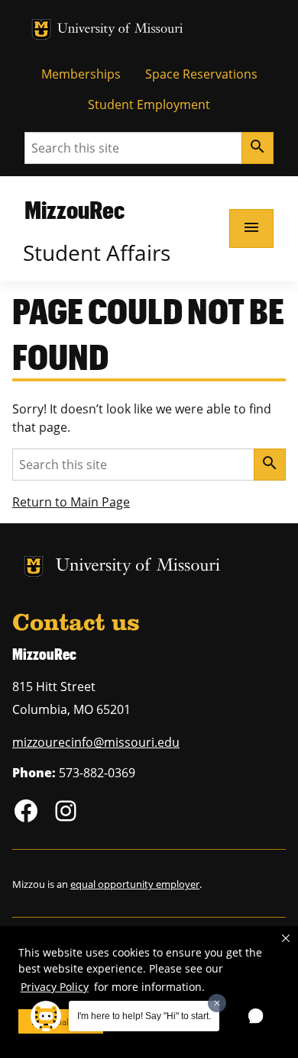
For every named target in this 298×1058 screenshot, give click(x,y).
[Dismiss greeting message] (217, 1003)
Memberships (81, 74)
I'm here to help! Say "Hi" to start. (144, 1016)
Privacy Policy (55, 986)
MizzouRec (74, 209)
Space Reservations (201, 74)
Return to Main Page (71, 502)
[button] (286, 938)
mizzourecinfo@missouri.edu (96, 742)
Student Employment (149, 104)
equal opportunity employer (134, 884)
